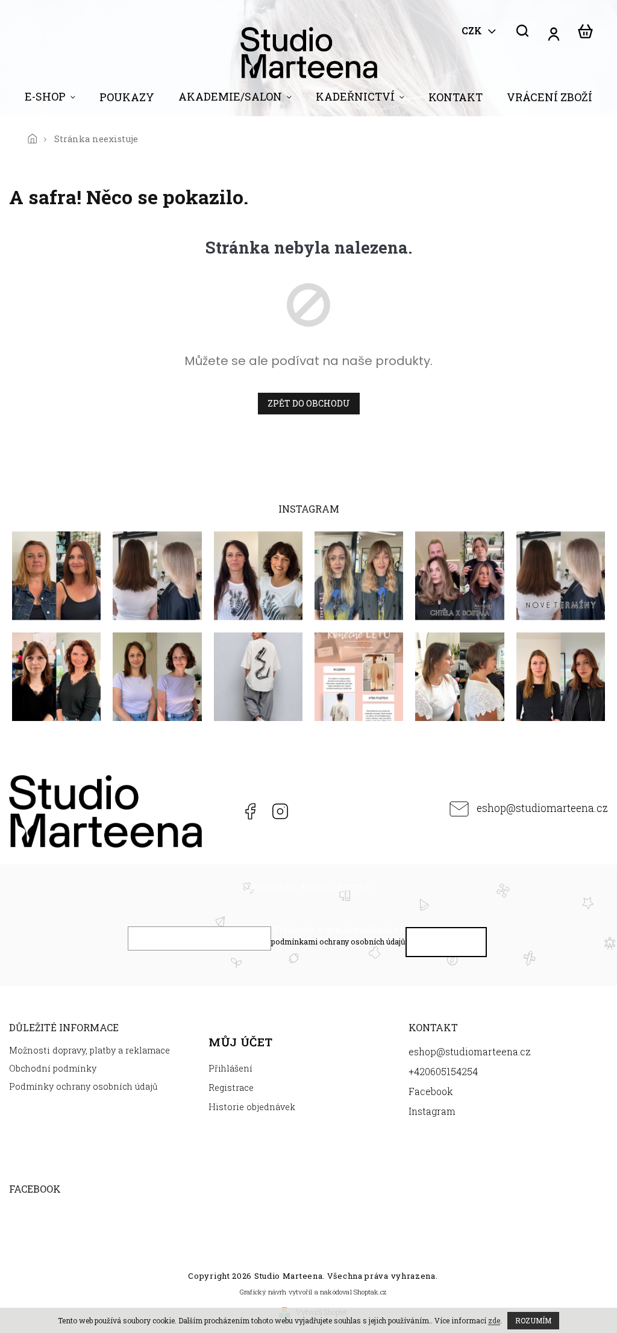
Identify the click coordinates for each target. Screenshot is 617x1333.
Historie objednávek (251, 1107)
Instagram (280, 811)
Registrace (231, 1087)
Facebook (249, 811)
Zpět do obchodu (309, 403)
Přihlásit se (446, 944)
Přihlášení (230, 1068)
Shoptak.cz (370, 1291)
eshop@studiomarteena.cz (542, 808)
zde (494, 1320)
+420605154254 (219, 811)
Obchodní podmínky (52, 1068)
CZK (473, 31)
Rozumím (533, 1320)
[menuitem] (50, 99)
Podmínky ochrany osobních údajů (83, 1086)
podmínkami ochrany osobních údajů (338, 941)
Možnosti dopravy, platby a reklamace (89, 1050)
